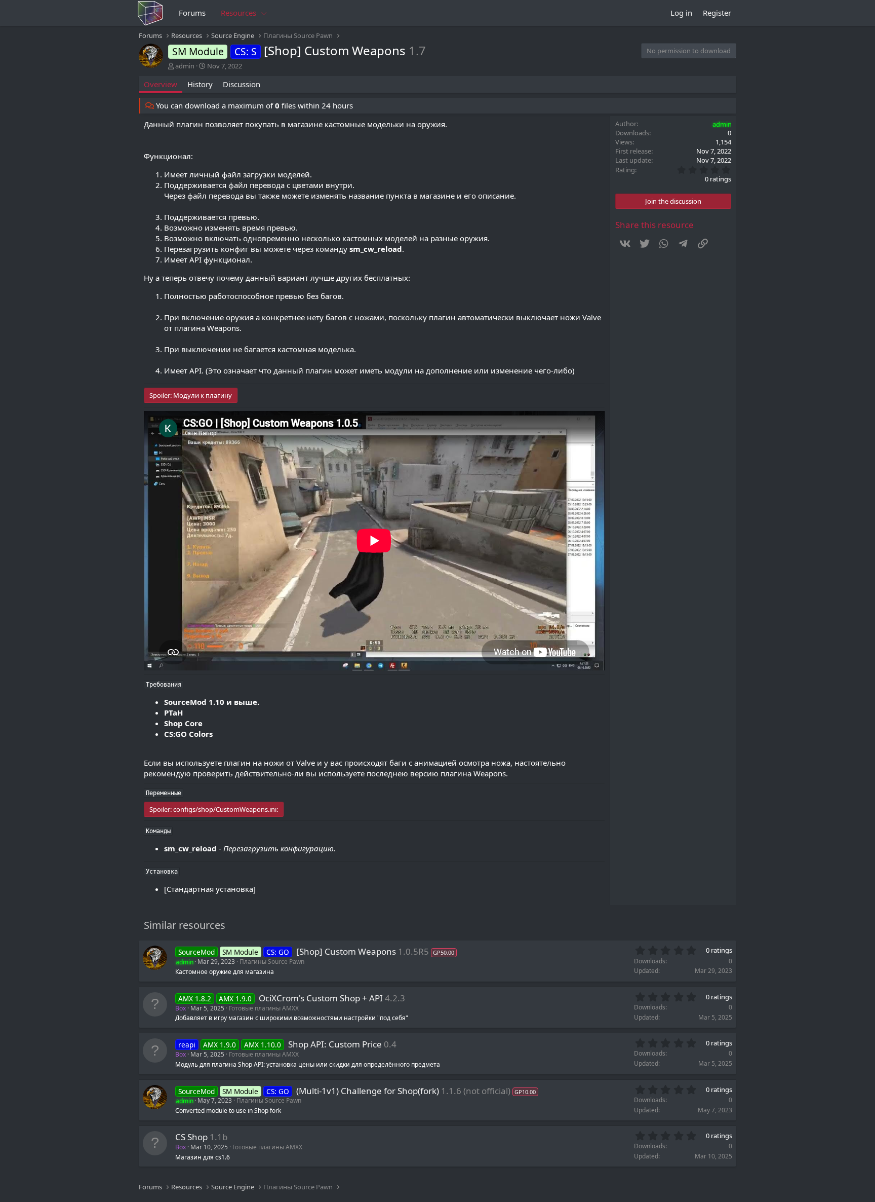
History (200, 84)
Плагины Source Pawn (272, 961)
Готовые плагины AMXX (264, 1008)
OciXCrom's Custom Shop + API (321, 998)
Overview (160, 84)
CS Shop (191, 1137)
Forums (192, 13)
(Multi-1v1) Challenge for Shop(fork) (367, 1091)
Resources (238, 13)
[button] (264, 13)
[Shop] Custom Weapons (346, 951)
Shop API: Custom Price (335, 1044)
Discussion (241, 84)
